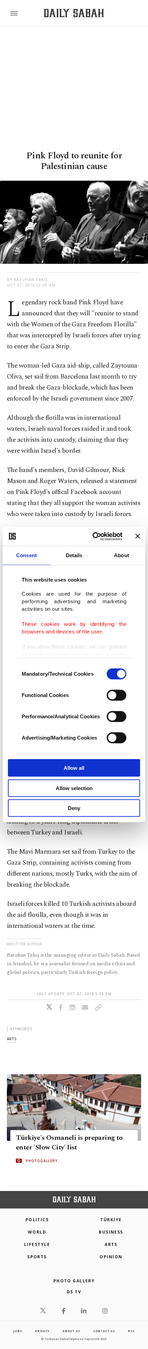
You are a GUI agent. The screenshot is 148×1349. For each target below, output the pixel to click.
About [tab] (121, 555)
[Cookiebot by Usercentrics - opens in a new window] (93, 536)
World (37, 1232)
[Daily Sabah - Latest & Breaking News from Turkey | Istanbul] (74, 13)
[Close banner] (137, 536)
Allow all (74, 768)
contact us (104, 1331)
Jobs (17, 1331)
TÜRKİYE (110, 1220)
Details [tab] (74, 555)
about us (71, 1331)
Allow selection (74, 788)
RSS (131, 1331)
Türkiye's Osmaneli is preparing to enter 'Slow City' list (69, 1142)
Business (111, 1232)
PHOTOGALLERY (41, 1160)
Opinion (110, 1257)
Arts (111, 1244)
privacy (42, 1331)
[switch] (116, 695)
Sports (37, 1257)
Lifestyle (37, 1244)
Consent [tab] (26, 555)
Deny (74, 808)
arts (11, 1038)
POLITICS (37, 1220)
